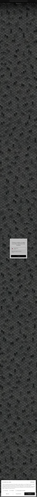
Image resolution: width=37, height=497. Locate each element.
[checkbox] (5, 490)
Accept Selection (18, 493)
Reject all (7, 493)
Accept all (29, 493)
